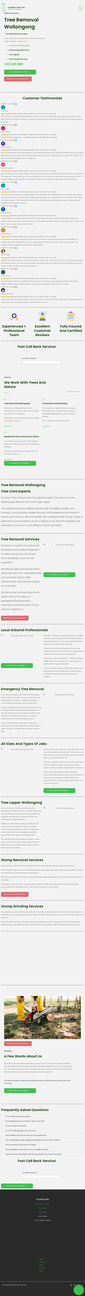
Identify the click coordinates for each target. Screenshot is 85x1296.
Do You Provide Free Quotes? (15, 1126)
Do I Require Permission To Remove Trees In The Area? (25, 1121)
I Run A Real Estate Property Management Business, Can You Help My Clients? (32, 1140)
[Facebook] (71, 1285)
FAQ (40, 1265)
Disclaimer (42, 1212)
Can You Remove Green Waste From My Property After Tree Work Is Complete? (33, 1154)
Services (42, 1262)
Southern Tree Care (16, 7)
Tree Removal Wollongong (17, 403)
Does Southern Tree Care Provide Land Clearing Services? (26, 1135)
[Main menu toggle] (80, 8)
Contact (42, 1268)
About (41, 1259)
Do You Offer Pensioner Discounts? (17, 1116)
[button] (42, 1116)
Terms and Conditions (43, 1204)
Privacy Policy (42, 1208)
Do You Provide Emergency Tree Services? (20, 1130)
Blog (41, 1271)
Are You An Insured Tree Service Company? (20, 1145)
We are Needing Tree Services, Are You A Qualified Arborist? (26, 1149)
